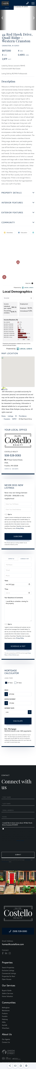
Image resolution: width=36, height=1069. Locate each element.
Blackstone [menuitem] (6, 1010)
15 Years (19, 683)
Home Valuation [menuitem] (7, 996)
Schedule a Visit (24, 558)
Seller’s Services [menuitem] (7, 993)
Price (6, 690)
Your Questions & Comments (13, 598)
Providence (22, 416)
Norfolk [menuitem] (4, 1025)
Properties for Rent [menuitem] (8, 976)
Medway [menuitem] (5, 1019)
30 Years (10, 683)
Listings (10, 416)
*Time (6, 589)
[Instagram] (10, 953)
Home (4, 416)
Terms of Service (12, 655)
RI (16, 416)
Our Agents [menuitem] (6, 1039)
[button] (3, 18)
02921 (14, 419)
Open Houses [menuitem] (6, 979)
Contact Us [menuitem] (6, 1042)
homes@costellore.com (13, 944)
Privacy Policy (20, 528)
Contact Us (7, 468)
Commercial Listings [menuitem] (9, 973)
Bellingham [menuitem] (6, 1008)
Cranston (7, 419)
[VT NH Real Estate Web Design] (18, 1052)
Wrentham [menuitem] (5, 1028)
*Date (6, 581)
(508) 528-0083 (20, 931)
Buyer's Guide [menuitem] (6, 990)
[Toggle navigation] (33, 3)
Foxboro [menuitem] (5, 1013)
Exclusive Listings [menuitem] (8, 970)
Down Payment (9, 699)
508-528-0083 (12, 455)
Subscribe (18, 536)
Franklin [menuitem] (4, 1016)
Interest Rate (9, 708)
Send (18, 855)
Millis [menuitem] (4, 1022)
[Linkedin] (6, 953)
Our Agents (15, 468)
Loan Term (8, 678)
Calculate (18, 721)
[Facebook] (3, 953)
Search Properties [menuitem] (8, 967)
